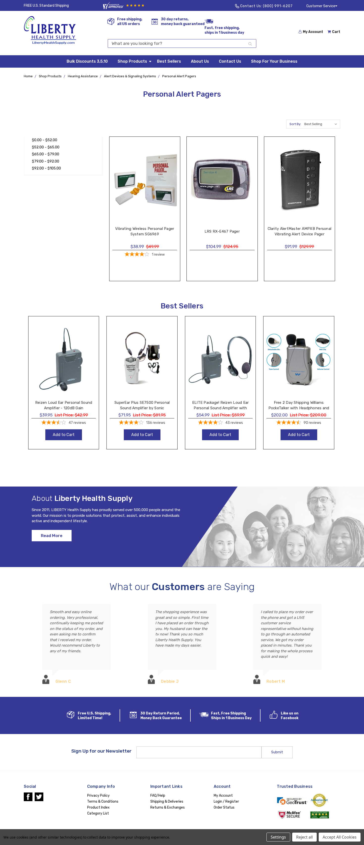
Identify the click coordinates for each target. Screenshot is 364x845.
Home (28, 76)
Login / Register (226, 801)
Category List (98, 813)
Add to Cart (64, 364)
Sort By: (295, 124)
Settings (278, 837)
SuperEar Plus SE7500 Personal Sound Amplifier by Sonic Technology (142, 408)
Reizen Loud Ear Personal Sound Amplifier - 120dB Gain (63, 405)
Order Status (224, 807)
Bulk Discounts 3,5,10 (87, 61)
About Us (200, 61)
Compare (142, 185)
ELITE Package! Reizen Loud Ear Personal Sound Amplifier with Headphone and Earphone (220, 408)
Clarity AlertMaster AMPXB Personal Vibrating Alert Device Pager (300, 231)
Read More (51, 535)
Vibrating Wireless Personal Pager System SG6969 (144, 231)
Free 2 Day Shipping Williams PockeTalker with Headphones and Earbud (298, 408)
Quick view (145, 175)
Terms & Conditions (102, 801)
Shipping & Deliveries (166, 801)
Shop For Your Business (274, 61)
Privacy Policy (98, 795)
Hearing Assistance (83, 76)
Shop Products (132, 61)
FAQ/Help (157, 795)
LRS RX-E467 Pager (222, 231)
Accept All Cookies (340, 837)
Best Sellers (169, 61)
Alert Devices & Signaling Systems (130, 76)
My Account (313, 32)
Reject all (304, 837)
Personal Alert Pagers (179, 76)
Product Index (98, 807)
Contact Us (230, 61)
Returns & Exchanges (167, 807)
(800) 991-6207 (278, 6)
